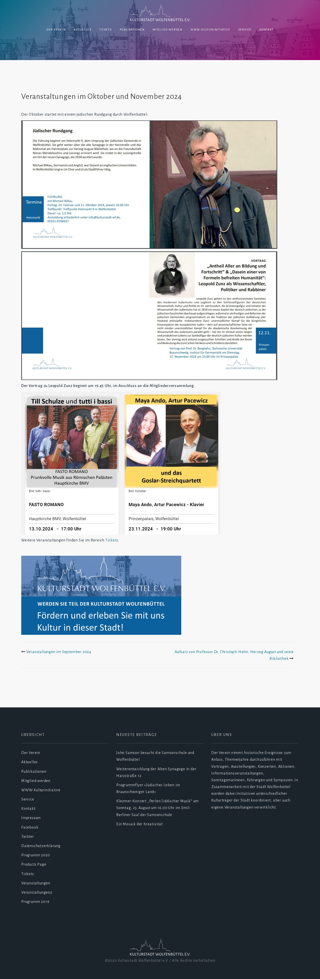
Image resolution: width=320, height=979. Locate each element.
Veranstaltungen (35, 883)
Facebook (29, 827)
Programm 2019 (35, 902)
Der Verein (56, 29)
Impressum (31, 818)
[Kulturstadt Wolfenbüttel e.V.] (160, 13)
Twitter (27, 837)
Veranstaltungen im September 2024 (58, 652)
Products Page (33, 864)
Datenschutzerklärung (40, 846)
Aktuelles (82, 29)
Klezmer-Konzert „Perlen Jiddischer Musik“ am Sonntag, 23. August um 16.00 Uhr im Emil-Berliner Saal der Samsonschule (157, 808)
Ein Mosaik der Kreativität (139, 824)
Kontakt (267, 29)
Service (245, 29)
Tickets (105, 29)
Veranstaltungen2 (36, 892)
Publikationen (132, 29)
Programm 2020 (35, 855)
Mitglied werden (167, 29)
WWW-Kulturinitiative (210, 29)
